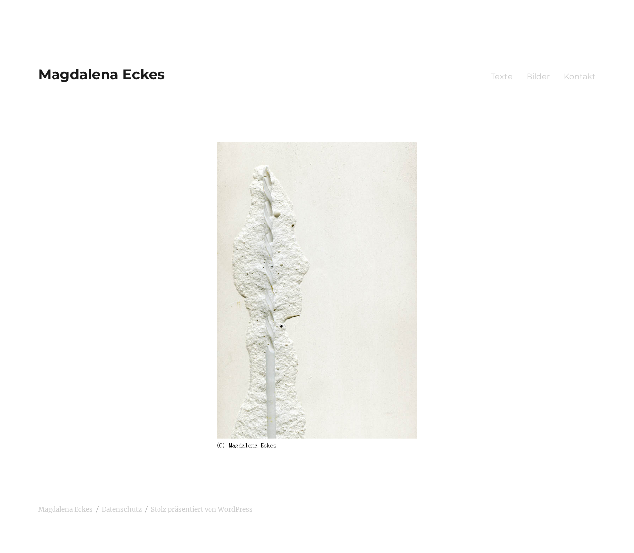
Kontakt (580, 76)
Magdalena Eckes (101, 74)
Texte (502, 76)
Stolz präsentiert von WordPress (202, 509)
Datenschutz (122, 509)
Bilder (538, 76)
